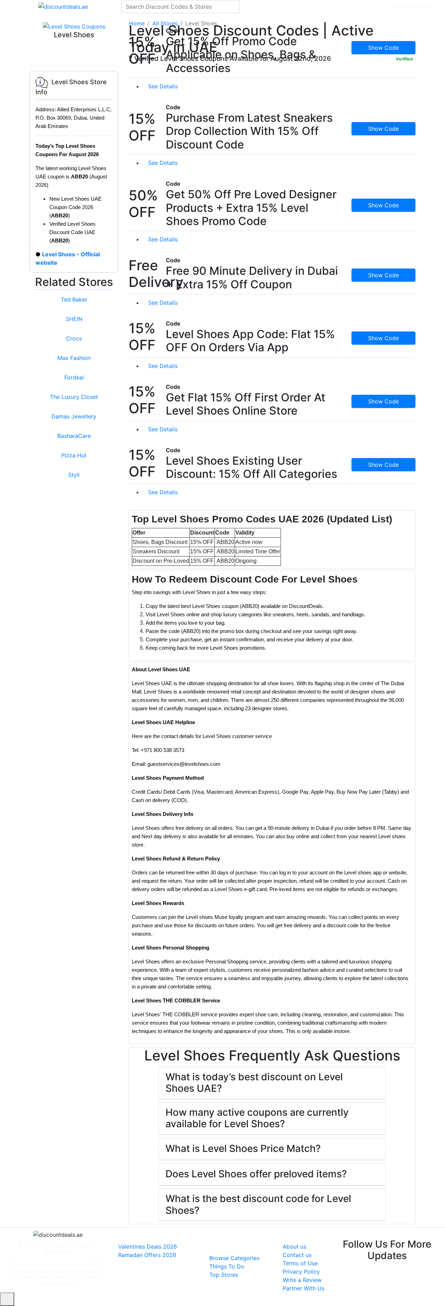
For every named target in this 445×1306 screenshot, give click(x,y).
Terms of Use (300, 1263)
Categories (371, 6)
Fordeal (74, 377)
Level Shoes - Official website (67, 258)
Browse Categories (234, 1258)
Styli (74, 474)
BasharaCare (74, 435)
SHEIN (74, 318)
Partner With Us (303, 1288)
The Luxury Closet (74, 396)
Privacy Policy (301, 1271)
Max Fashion (73, 357)
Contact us (297, 1254)
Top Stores (223, 1274)
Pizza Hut (74, 455)
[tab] (272, 539)
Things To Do (226, 1266)
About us (294, 1246)
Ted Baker (74, 299)
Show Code (383, 47)
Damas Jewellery (73, 416)
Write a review (410, 6)
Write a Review (302, 1279)
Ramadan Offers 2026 (147, 1254)
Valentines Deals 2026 (147, 1246)
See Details (163, 86)
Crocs (74, 338)
